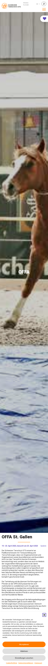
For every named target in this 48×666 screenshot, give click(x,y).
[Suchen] (44, 4)
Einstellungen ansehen (24, 658)
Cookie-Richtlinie (11, 663)
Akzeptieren (24, 644)
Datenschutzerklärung (25, 663)
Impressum (38, 663)
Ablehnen (24, 651)
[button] (44, 615)
